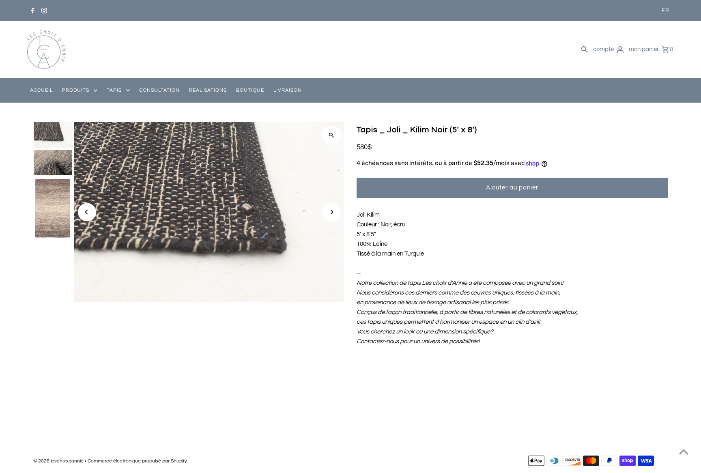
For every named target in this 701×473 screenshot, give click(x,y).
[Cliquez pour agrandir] (331, 135)
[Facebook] (33, 10)
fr (665, 10)
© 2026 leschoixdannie (59, 461)
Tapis (114, 90)
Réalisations (208, 90)
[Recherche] (584, 49)
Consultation (159, 90)
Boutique (250, 90)
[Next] (331, 212)
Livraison (287, 90)
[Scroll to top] (684, 452)
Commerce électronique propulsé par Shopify (137, 461)
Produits (75, 90)
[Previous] (87, 212)
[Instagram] (44, 10)
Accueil (41, 90)
